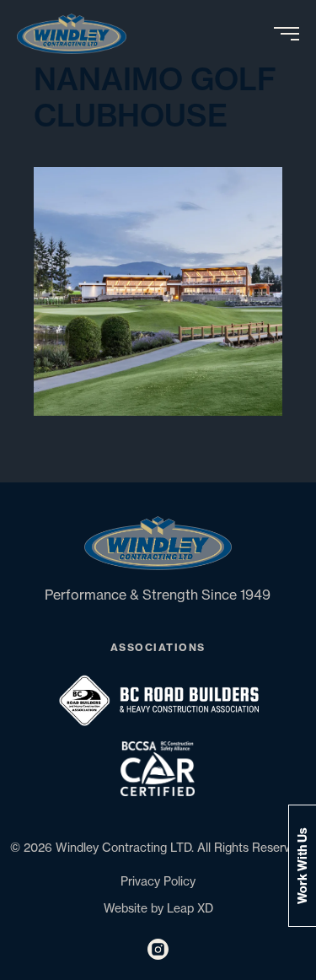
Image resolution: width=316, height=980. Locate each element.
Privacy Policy (158, 881)
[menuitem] (78, 33)
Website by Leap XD (158, 908)
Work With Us (302, 865)
